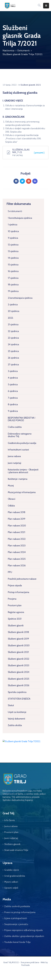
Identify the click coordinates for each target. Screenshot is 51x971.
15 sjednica (13, 264)
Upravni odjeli (11, 888)
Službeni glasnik (16, 625)
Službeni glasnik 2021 (18, 652)
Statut (11, 705)
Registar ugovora (16, 612)
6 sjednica (13, 391)
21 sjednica (13, 324)
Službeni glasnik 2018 (18, 632)
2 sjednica (13, 304)
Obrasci (11, 499)
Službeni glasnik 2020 (19, 645)
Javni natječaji (14, 463)
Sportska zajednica (17, 692)
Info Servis (9, 820)
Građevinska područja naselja (22, 443)
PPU (10, 572)
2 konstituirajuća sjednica (20, 298)
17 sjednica (13, 278)
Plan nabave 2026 (17, 565)
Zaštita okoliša (15, 725)
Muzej (11, 485)
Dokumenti (23, 50)
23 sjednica (13, 338)
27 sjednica (13, 364)
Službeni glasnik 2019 (18, 638)
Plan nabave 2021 (16, 532)
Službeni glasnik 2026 (18, 685)
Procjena (12, 599)
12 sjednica (13, 244)
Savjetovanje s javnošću (16, 924)
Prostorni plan (15, 605)
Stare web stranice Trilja (16, 850)
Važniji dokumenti (16, 718)
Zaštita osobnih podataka (17, 906)
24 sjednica (13, 344)
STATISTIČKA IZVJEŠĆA (19, 698)
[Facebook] (16, 181)
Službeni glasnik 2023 (18, 665)
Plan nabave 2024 (17, 552)
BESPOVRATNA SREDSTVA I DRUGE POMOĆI (21, 419)
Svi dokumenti (15, 211)
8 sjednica (13, 404)
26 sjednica (13, 357)
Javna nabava (14, 456)
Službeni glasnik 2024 (18, 672)
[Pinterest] (28, 181)
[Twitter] (22, 181)
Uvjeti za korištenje (17, 712)
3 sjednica (13, 371)
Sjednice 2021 (14, 618)
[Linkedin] (35, 181)
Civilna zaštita (15, 427)
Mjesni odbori (11, 882)
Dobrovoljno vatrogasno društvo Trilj (20, 435)
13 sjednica (13, 251)
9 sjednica (13, 411)
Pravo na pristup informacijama (19, 912)
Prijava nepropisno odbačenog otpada (23, 930)
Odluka (11, 505)
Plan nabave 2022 (17, 539)
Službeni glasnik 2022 (18, 659)
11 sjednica (13, 238)
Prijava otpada (15, 585)
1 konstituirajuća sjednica (20, 218)
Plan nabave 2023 (17, 545)
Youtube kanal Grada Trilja (17, 942)
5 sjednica (13, 384)
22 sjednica (13, 331)
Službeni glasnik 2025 (18, 678)
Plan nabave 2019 (16, 519)
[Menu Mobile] (46, 5)
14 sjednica (13, 258)
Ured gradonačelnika (14, 876)
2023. (10, 318)
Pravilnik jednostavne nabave (22, 579)
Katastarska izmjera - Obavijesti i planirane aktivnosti (23, 471)
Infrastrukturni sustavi (18, 449)
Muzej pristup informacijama (22, 492)
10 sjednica (13, 231)
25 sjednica (13, 351)
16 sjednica (13, 271)
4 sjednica (13, 377)
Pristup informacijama (18, 592)
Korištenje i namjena (17, 479)
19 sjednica (13, 291)
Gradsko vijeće (11, 870)
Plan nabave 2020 (17, 525)
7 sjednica (13, 398)
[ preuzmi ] (39, 152)
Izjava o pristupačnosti (15, 918)
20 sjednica (13, 311)
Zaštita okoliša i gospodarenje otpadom (24, 936)
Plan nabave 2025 (17, 559)
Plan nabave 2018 (16, 512)
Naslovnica (8, 50)
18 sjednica (13, 284)
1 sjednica (12, 224)
